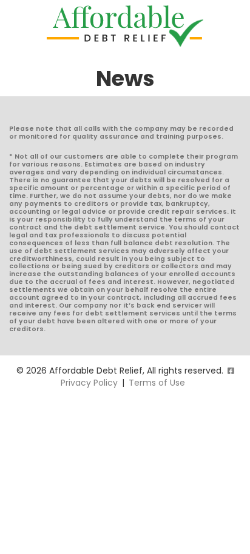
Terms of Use (157, 383)
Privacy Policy (89, 383)
